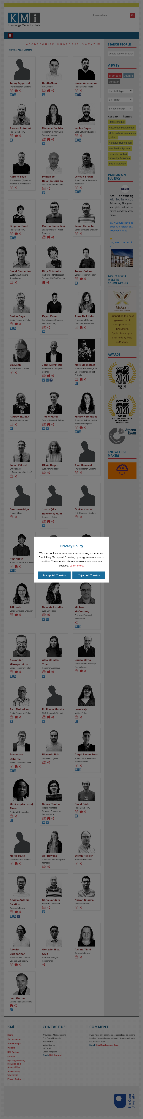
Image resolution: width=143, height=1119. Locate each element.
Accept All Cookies (54, 575)
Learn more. (76, 565)
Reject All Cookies (89, 575)
